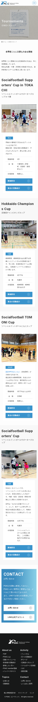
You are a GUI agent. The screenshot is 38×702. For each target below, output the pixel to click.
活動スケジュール (9, 660)
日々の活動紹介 (26, 657)
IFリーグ (24, 660)
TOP (4, 654)
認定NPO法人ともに (13, 372)
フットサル (25, 654)
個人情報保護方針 (10, 693)
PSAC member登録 (10, 668)
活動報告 (6, 684)
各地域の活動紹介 (9, 662)
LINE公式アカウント (16, 617)
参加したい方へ (8, 665)
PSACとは (7, 657)
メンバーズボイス (9, 671)
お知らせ (6, 681)
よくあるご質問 (26, 684)
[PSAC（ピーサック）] (10, 3)
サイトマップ (22, 693)
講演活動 (24, 671)
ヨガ (22, 668)
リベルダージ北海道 (28, 665)
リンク (32, 693)
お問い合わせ (13, 608)
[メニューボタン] (34, 3)
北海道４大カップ (27, 662)
